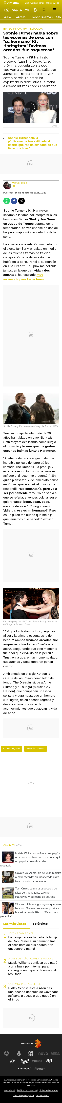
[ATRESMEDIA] (31, 1044)
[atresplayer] (35, 10)
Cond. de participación (23, 1095)
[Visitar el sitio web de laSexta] (19, 1053)
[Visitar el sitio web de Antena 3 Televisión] (7, 1053)
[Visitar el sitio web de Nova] (43, 1053)
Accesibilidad (42, 1095)
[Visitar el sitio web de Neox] (31, 1053)
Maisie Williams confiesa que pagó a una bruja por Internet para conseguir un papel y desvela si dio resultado (33, 968)
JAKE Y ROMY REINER (20, 933)
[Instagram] (13, 186)
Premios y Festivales (41, 17)
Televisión (20, 17)
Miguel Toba (19, 183)
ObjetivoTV (9, 845)
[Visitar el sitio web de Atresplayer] (25, 1068)
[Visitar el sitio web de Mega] (55, 1053)
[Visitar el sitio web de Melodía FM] (49, 1061)
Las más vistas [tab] (14, 924)
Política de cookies (49, 1090)
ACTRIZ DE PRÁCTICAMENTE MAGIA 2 (30, 958)
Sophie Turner (35, 748)
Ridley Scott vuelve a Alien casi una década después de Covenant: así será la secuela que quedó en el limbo (33, 993)
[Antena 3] (12, 3)
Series (7, 17)
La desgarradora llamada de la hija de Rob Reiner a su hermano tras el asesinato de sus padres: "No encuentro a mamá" (33, 943)
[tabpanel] (31, 967)
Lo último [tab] (40, 924)
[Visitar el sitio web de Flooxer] (39, 1068)
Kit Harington (11, 748)
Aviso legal (9, 1090)
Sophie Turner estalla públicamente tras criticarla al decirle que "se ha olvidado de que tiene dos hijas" (32, 143)
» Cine (19, 845)
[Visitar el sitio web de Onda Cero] (25, 1061)
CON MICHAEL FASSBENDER (25, 984)
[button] (43, 10)
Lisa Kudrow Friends (34, 3)
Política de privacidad (27, 1090)
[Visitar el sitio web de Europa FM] (37, 1061)
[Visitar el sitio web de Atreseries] (13, 1061)
